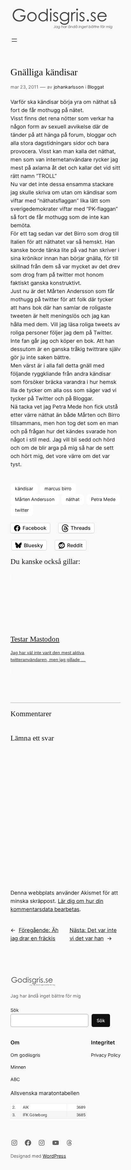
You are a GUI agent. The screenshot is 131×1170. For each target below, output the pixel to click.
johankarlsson (69, 87)
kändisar (24, 488)
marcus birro (58, 488)
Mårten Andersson (34, 499)
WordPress (54, 1156)
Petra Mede (103, 499)
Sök (14, 1010)
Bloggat (95, 87)
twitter (22, 510)
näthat (72, 499)
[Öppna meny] (14, 40)
